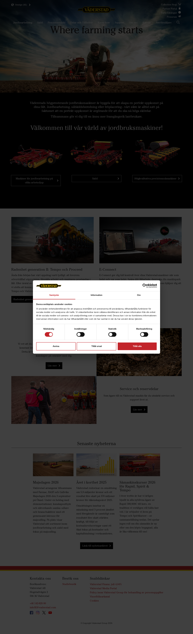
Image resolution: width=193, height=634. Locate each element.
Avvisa (56, 346)
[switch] (81, 337)
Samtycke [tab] (54, 295)
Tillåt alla (137, 346)
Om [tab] (139, 295)
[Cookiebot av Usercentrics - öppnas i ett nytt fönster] (144, 286)
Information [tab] (96, 295)
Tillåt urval (96, 346)
